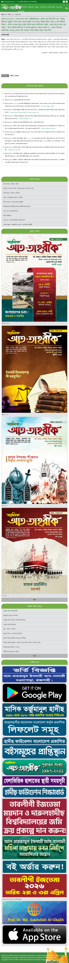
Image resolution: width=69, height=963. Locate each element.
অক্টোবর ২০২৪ (11, 14)
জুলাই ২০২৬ (5, 414)
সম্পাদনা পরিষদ (51, 7)
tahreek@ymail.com (9, 1)
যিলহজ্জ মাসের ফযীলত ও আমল (11, 647)
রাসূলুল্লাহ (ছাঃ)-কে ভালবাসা (10, 615)
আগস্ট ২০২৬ (5, 323)
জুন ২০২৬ (4, 505)
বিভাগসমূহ (31, 7)
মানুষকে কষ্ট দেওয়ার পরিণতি (10, 611)
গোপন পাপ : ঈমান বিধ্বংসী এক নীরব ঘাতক (14, 220)
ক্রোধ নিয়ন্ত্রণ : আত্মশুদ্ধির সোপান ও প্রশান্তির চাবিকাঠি (17, 224)
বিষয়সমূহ (37, 7)
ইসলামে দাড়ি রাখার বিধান (9, 624)
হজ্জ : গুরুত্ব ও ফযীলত (9, 629)
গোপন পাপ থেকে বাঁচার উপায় (10, 211)
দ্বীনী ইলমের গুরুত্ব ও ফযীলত (11, 651)
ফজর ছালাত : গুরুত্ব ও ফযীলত (11, 193)
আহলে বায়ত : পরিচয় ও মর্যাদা (11, 184)
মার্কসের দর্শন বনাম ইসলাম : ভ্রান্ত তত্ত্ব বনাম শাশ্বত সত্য (18, 188)
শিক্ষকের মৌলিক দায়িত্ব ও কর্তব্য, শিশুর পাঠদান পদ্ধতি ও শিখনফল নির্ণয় (21, 642)
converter (21, 11)
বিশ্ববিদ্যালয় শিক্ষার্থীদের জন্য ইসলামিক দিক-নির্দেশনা (16, 206)
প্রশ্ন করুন (59, 7)
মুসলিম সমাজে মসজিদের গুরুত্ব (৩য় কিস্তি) (14, 638)
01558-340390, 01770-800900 (28, 1)
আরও (34, 600)
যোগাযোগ (25, 7)
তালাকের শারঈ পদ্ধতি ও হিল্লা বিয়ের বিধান (14, 620)
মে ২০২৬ (4, 595)
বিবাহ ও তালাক (14, 76)
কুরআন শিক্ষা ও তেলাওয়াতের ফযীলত (12, 633)
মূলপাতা (19, 7)
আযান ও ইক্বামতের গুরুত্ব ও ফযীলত (13, 197)
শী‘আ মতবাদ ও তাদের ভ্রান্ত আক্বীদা (13, 202)
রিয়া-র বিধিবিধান (7, 215)
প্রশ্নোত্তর (17, 14)
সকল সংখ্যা (43, 7)
